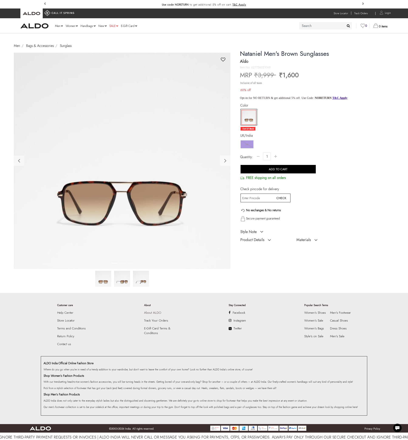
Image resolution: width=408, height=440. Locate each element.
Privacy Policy (372, 429)
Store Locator (66, 320)
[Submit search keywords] (348, 25)
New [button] (101, 26)
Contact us (64, 344)
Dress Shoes (338, 328)
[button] (388, 12)
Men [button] (57, 26)
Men (17, 45)
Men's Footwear (340, 312)
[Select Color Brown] (247, 117)
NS (247, 144)
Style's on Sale (313, 336)
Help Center (65, 312)
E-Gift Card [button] (128, 26)
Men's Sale (337, 336)
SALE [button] (112, 26)
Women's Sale (313, 320)
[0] (363, 26)
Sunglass (66, 45)
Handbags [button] (87, 26)
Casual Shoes (339, 320)
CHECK (281, 198)
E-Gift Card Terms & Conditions (157, 330)
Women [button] (70, 26)
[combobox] (325, 26)
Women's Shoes (315, 312)
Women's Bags (314, 328)
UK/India (246, 135)
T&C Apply (239, 5)
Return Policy (65, 336)
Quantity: (246, 157)
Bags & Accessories (40, 45)
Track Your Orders (156, 320)
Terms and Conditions (71, 328)
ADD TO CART (278, 169)
